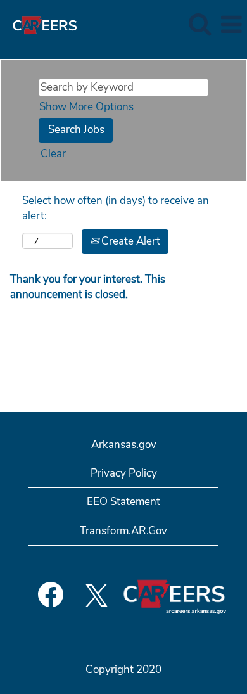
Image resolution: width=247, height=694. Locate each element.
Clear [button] (53, 153)
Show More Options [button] (86, 107)
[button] (231, 25)
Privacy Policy (124, 473)
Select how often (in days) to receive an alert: (115, 208)
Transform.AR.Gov (123, 531)
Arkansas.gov (123, 444)
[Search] (199, 24)
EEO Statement (123, 501)
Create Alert (129, 241)
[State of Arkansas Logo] (40, 24)
